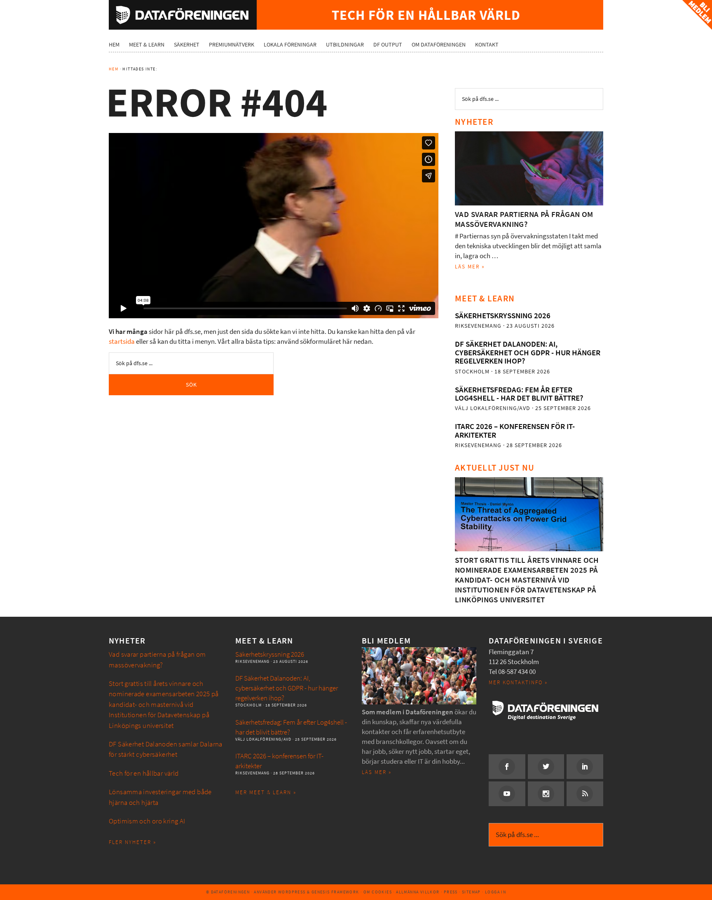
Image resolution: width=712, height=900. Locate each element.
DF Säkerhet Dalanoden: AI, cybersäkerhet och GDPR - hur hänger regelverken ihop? (527, 352)
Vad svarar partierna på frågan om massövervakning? (524, 219)
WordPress (292, 892)
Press (451, 892)
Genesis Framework (335, 892)
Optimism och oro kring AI (147, 821)
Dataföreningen (183, 15)
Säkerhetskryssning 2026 (502, 315)
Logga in (495, 892)
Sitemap (471, 892)
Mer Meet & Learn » (265, 792)
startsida (122, 341)
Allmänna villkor (417, 892)
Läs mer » (470, 266)
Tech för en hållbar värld (144, 773)
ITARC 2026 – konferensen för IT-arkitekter (515, 430)
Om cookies (377, 892)
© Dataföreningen (228, 892)
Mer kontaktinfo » (518, 682)
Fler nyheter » (132, 842)
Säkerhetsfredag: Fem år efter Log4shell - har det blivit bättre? (519, 394)
